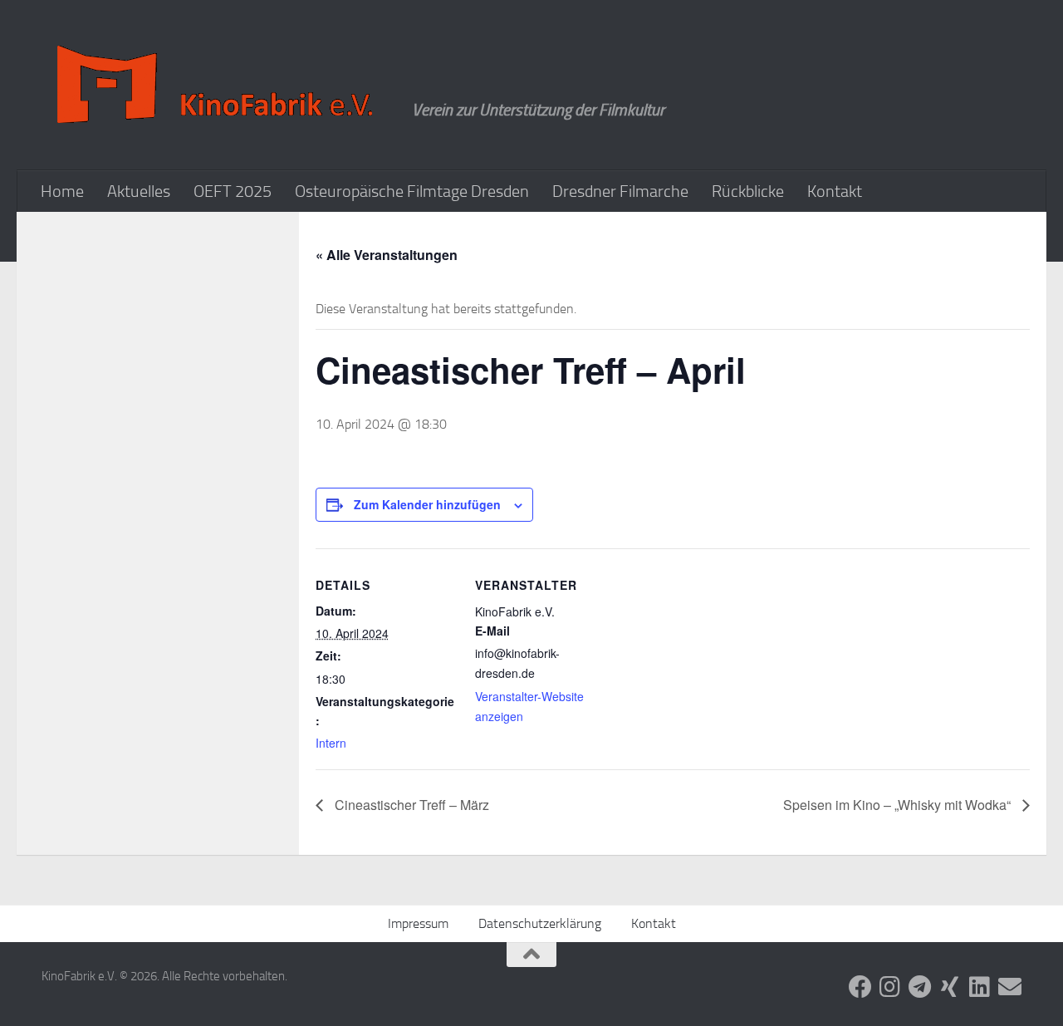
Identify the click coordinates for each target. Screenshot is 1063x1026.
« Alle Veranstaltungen (387, 254)
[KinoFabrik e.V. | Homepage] (218, 85)
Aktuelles (138, 191)
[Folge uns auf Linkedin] (980, 987)
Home (62, 191)
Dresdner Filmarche (620, 191)
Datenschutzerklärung (539, 923)
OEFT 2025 (232, 191)
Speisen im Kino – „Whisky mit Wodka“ (898, 804)
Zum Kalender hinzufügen (427, 504)
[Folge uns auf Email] (1009, 987)
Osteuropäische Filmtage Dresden (412, 191)
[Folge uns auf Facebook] (860, 987)
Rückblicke (748, 191)
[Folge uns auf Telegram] (920, 987)
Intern (331, 742)
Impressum (418, 923)
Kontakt (834, 191)
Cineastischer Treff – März (410, 804)
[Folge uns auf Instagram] (890, 987)
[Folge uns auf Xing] (950, 987)
